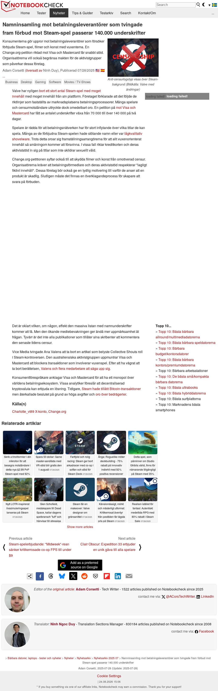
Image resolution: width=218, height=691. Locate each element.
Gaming (40, 81)
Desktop (26, 81)
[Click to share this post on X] (73, 576)
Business (11, 81)
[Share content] (30, 576)
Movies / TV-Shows (77, 81)
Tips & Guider (82, 12)
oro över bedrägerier (111, 394)
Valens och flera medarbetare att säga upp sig (75, 368)
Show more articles (80, 527)
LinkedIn (207, 596)
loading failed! (155, 96)
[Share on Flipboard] (107, 576)
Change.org (57, 411)
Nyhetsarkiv (84, 658)
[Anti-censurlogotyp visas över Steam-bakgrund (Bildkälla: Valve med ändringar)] (133, 57)
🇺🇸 (97, 70)
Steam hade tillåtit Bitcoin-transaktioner (111, 388)
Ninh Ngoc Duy (62, 623)
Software (55, 81)
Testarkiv (106, 12)
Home (25, 12)
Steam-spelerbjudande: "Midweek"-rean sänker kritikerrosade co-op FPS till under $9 (40, 550)
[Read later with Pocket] (96, 576)
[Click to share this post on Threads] (51, 576)
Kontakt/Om (147, 12)
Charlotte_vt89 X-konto (29, 411)
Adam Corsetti (87, 589)
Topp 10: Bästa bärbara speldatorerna (186, 342)
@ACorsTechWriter (180, 596)
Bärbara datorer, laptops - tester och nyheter (34, 658)
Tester (41, 12)
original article (63, 589)
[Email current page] (129, 576)
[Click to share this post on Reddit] (84, 576)
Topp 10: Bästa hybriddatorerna (182, 393)
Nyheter (59, 12)
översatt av (34, 70)
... (213, 12)
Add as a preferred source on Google (84, 564)
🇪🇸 (102, 70)
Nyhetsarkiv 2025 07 (106, 658)
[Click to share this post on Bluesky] (62, 576)
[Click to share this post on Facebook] (40, 576)
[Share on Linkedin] (118, 576)
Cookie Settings (109, 675)
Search (125, 12)
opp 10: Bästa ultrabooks (179, 387)
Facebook (206, 631)
